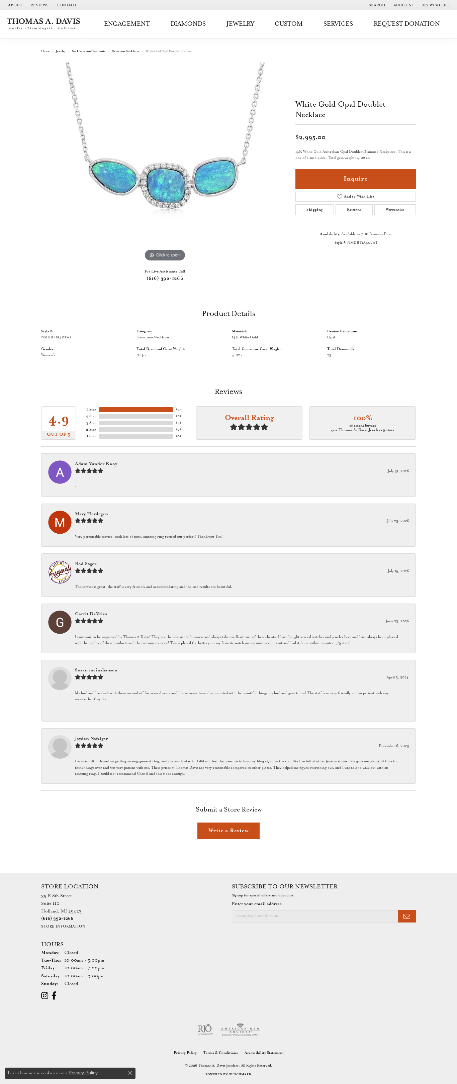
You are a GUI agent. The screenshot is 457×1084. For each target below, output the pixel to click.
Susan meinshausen (96, 670)
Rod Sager (85, 563)
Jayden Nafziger (91, 738)
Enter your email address (257, 903)
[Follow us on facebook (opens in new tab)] (54, 996)
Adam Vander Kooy (96, 463)
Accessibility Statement (264, 1053)
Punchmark (240, 1074)
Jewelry (240, 23)
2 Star (91, 430)
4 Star (91, 416)
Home (45, 51)
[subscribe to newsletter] (407, 916)
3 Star (91, 423)
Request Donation (407, 23)
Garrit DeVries (91, 614)
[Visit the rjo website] (204, 1029)
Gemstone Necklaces (126, 51)
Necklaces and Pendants (88, 51)
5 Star (91, 410)
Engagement (127, 23)
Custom (289, 23)
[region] (165, 163)
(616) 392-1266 (165, 278)
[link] (14, 5)
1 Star (91, 436)
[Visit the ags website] (240, 1029)
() (178, 410)
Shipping (314, 210)
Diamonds (188, 23)
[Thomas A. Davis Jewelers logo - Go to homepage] (45, 24)
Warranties (395, 210)
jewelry (61, 51)
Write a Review (228, 831)
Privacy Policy (185, 1053)
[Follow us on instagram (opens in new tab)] (44, 996)
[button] (376, 5)
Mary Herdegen (91, 514)
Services (338, 23)
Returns (354, 210)
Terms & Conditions (220, 1053)
